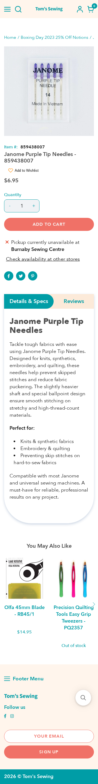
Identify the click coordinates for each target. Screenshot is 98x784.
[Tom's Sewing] (49, 9)
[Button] (18, 9)
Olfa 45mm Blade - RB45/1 (24, 611)
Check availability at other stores (43, 259)
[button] (83, 698)
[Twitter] (20, 276)
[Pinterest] (32, 276)
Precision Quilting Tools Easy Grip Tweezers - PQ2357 (74, 618)
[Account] (79, 9)
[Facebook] (8, 276)
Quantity (12, 195)
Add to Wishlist (27, 170)
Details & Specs (29, 301)
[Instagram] (12, 716)
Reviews (74, 301)
